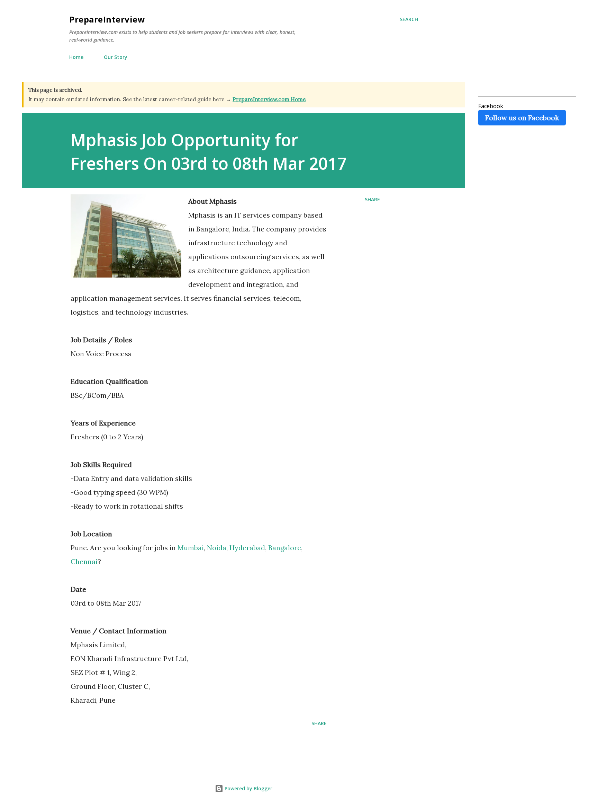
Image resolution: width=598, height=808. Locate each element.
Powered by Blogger (247, 788)
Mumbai (191, 547)
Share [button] (372, 199)
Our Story (115, 57)
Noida (216, 547)
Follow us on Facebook (522, 117)
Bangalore (284, 547)
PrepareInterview (107, 19)
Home (76, 57)
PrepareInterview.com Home (269, 99)
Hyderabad (247, 547)
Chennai (84, 561)
